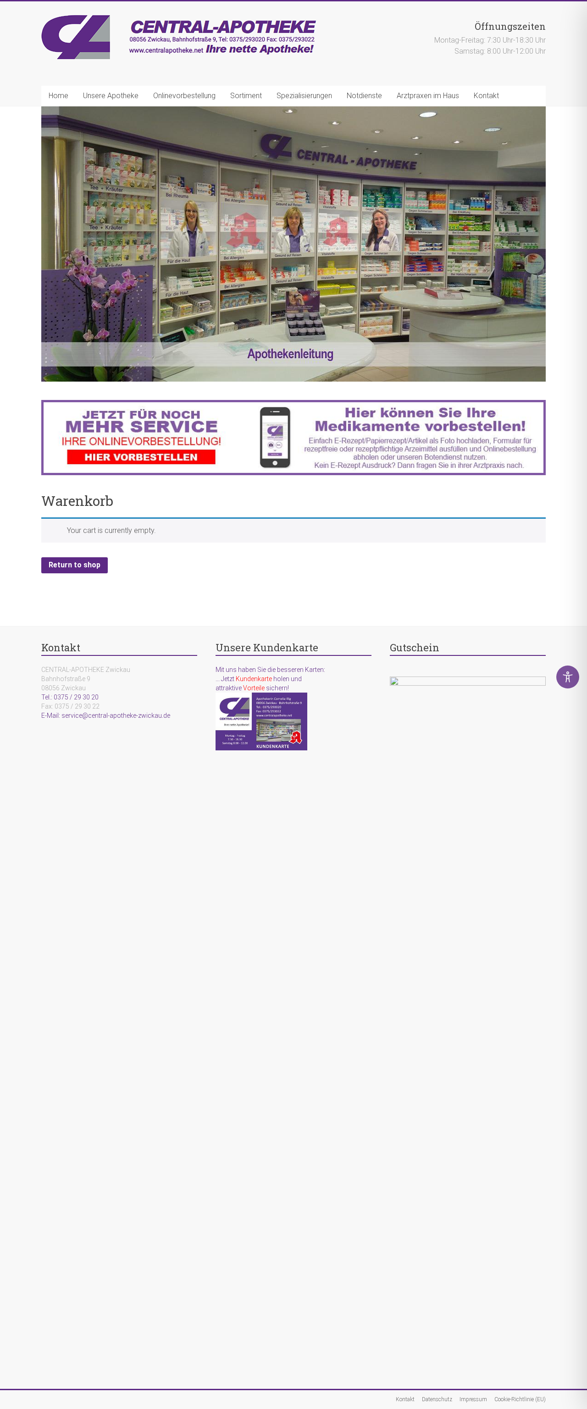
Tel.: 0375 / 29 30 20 (70, 697)
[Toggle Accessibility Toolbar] (567, 681)
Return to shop (74, 564)
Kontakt (486, 95)
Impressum (473, 1399)
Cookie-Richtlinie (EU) (520, 1399)
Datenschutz (437, 1399)
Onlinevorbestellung (184, 95)
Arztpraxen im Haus (428, 95)
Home (58, 95)
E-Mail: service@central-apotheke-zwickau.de (105, 715)
